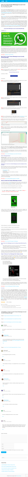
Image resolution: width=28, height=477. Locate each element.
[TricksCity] (4, 1)
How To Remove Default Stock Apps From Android (9, 306)
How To (3, 304)
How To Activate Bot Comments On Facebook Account (8, 468)
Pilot (4, 359)
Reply (3, 356)
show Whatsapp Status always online (6, 12)
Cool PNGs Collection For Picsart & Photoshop (7, 471)
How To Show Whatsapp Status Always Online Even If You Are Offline (11, 307)
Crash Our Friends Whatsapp (6, 305)
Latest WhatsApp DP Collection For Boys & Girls (8, 464)
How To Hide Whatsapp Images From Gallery (12, 178)
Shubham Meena (6, 335)
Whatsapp (4, 16)
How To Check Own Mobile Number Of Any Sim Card (8, 466)
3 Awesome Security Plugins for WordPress (7, 469)
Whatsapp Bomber (12, 305)
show (5, 30)
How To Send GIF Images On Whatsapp (11, 241)
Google (10, 183)
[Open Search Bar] (23, 1)
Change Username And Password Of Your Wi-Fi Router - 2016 (12, 315)
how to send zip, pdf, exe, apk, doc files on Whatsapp (12, 25)
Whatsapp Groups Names (9, 54)
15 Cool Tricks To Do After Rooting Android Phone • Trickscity (12, 347)
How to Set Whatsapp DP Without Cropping (12, 286)
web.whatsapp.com (22, 116)
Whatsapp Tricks (18, 305)
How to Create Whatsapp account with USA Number (13, 153)
